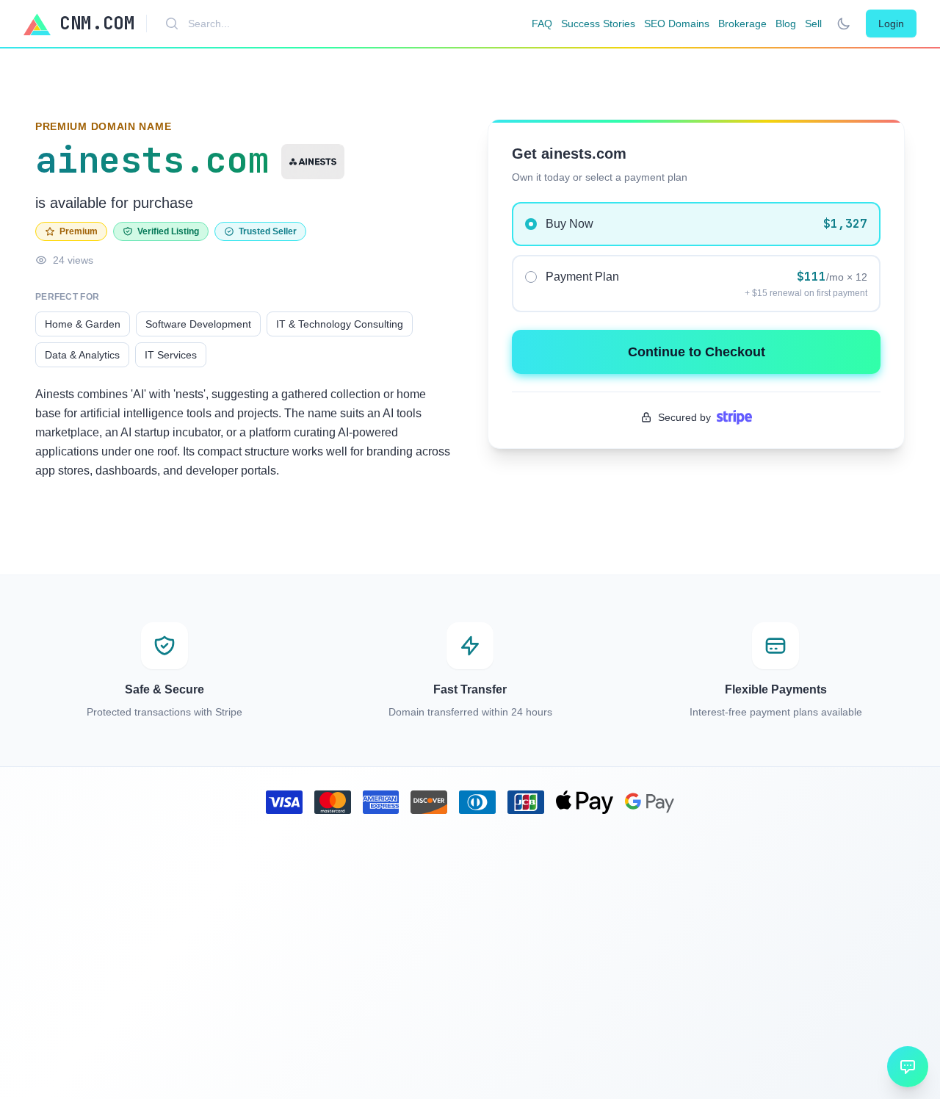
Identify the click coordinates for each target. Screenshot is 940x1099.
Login (891, 23)
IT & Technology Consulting (339, 324)
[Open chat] (907, 1066)
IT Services (171, 355)
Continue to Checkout (696, 352)
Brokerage (742, 23)
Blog (786, 23)
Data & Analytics (82, 355)
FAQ (542, 23)
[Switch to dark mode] (844, 23)
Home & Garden (82, 324)
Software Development (198, 324)
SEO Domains (676, 23)
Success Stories (598, 23)
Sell (813, 23)
